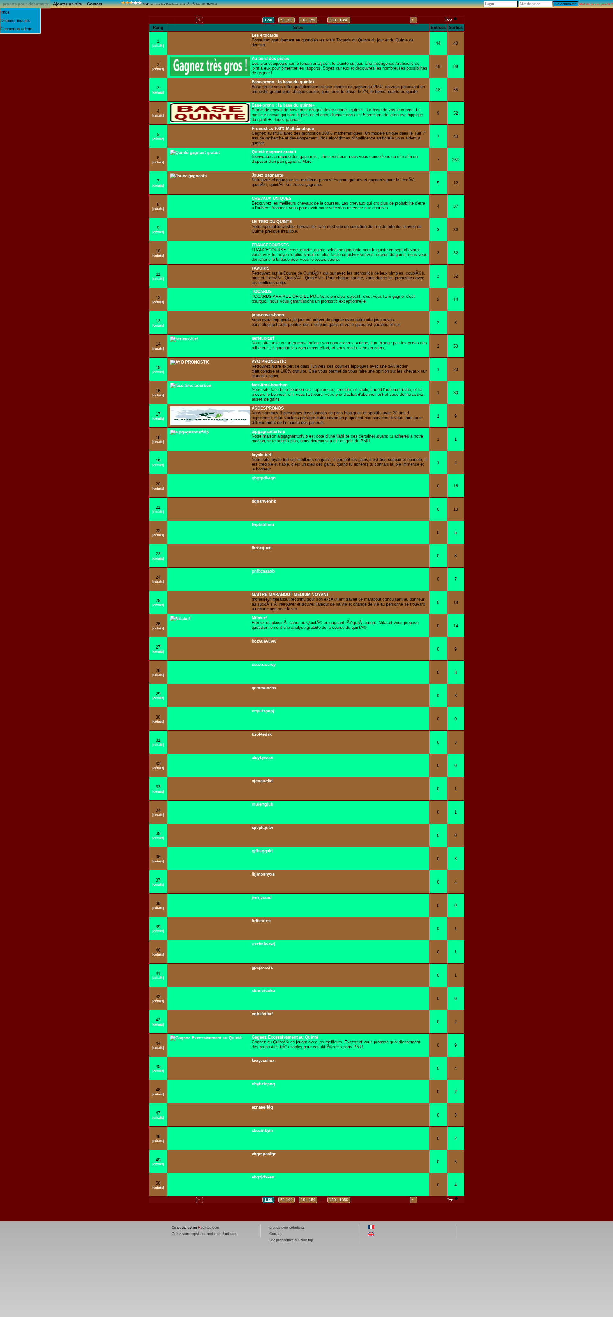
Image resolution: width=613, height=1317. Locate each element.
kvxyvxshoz (263, 1060)
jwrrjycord (262, 897)
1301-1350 (338, 20)
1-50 (268, 20)
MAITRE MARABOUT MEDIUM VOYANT (290, 594)
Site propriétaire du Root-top (291, 1240)
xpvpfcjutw (262, 827)
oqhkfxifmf (262, 1014)
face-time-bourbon (270, 384)
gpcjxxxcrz (262, 967)
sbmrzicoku (263, 990)
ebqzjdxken (263, 1177)
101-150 (308, 20)
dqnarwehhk (264, 501)
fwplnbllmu (263, 524)
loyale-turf (261, 454)
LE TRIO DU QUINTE (272, 221)
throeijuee (261, 548)
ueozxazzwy (264, 664)
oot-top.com (208, 1227)
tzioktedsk (262, 734)
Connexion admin (16, 28)
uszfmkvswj (263, 944)
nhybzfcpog (263, 1083)
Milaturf (259, 617)
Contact (94, 4)
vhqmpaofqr (264, 1153)
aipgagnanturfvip (268, 431)
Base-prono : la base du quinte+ (283, 105)
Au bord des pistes (270, 58)
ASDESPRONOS (268, 408)
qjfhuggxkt (262, 850)
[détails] (158, 46)
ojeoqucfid (262, 781)
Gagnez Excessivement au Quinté (285, 1037)
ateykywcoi (262, 757)
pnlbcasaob (263, 571)
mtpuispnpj (263, 711)
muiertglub (262, 804)
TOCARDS (262, 291)
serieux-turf (263, 338)
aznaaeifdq (262, 1107)
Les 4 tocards (265, 35)
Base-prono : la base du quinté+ (283, 81)
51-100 (286, 20)
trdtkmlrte (261, 920)
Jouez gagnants (267, 175)
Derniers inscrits (15, 20)
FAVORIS (260, 268)
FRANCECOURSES (270, 245)
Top (448, 19)
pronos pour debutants (25, 4)
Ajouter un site (67, 4)
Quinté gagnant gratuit (274, 151)
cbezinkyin (262, 1130)
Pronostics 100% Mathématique (283, 128)
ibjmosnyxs (263, 874)
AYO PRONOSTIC (269, 361)
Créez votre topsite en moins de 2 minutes (204, 1234)
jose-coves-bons (268, 314)
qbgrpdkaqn (264, 478)
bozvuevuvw (264, 641)
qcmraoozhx (264, 687)
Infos (5, 12)
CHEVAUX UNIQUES (271, 198)
